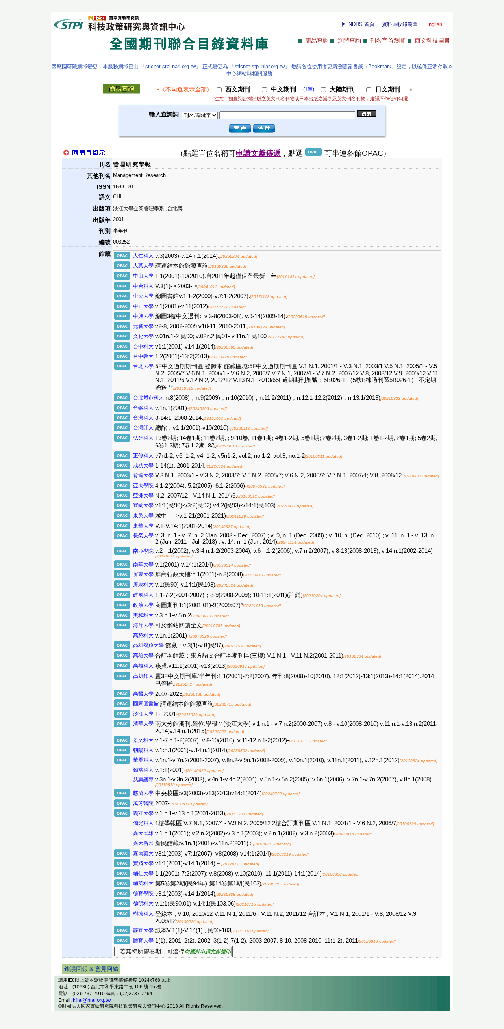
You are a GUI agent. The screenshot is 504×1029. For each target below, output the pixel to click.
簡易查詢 (317, 40)
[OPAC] (122, 258)
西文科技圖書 (432, 40)
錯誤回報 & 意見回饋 (91, 969)
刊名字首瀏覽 (388, 40)
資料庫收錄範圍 (400, 24)
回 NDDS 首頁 (358, 24)
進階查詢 (349, 40)
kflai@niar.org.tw (92, 1000)
